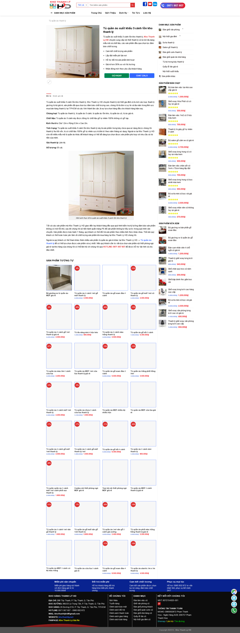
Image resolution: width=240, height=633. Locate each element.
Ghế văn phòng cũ (141, 603)
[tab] (48, 96)
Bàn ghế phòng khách (143, 607)
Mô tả (48, 96)
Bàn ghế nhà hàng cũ (143, 613)
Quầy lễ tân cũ (140, 616)
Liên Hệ (147, 13)
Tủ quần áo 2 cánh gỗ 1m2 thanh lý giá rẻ (58, 333)
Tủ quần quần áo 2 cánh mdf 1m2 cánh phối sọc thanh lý (57, 490)
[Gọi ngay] (234, 610)
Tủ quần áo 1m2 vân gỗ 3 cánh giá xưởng (113, 530)
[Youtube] (150, 4)
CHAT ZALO (142, 75)
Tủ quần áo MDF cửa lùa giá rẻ (143, 411)
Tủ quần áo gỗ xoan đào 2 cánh (114, 294)
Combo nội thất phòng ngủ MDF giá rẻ (86, 489)
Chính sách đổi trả (117, 610)
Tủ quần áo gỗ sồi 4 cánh (113, 449)
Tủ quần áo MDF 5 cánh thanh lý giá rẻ (141, 489)
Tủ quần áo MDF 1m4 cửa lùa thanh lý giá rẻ (85, 372)
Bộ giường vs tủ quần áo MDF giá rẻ (57, 294)
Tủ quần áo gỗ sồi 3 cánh (141, 332)
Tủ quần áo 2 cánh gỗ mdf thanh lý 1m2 (86, 450)
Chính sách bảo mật (118, 607)
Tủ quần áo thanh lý (57, 21)
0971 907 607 (175, 5)
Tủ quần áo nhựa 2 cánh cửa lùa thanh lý (85, 411)
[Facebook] (145, 4)
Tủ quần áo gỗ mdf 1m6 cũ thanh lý (142, 294)
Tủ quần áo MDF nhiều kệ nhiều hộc (113, 411)
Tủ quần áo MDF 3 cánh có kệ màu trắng (58, 569)
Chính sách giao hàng (118, 616)
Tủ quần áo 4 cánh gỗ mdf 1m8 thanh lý (58, 450)
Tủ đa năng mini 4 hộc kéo (86, 332)
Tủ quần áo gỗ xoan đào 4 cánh (114, 569)
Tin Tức (136, 13)
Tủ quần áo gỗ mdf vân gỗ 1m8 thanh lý (86, 530)
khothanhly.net (66, 617)
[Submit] (132, 5)
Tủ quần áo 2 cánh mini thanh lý (140, 450)
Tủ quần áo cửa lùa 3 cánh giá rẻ (86, 569)
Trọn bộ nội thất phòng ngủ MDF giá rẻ (114, 489)
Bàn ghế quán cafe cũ (143, 610)
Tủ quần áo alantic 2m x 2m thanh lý (142, 569)
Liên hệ (170, 621)
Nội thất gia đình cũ (142, 619)
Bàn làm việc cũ (141, 600)
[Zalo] (155, 4)
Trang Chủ (96, 13)
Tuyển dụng (114, 603)
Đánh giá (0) (58, 96)
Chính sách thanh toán (119, 613)
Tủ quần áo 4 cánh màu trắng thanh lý (112, 333)
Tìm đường (179, 621)
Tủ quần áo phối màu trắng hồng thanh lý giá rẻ (142, 530)
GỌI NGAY (117, 75)
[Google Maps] (234, 592)
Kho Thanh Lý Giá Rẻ (69, 620)
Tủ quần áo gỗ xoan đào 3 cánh (114, 372)
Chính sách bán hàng (118, 619)
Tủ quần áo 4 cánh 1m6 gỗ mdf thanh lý (86, 294)
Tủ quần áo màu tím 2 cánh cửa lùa (58, 372)
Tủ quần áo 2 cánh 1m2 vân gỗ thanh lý (58, 530)
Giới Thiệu (110, 13)
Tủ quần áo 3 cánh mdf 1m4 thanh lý (58, 411)
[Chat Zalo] (234, 598)
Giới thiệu (113, 600)
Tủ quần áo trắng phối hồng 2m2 (142, 372)
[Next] (55, 80)
